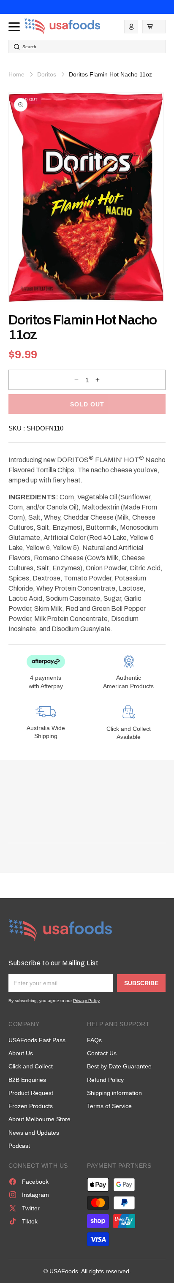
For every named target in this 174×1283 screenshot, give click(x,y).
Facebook (35, 1181)
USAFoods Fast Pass (36, 1040)
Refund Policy (105, 1079)
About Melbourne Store (39, 1119)
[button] (154, 26)
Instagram (35, 1194)
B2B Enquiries (27, 1079)
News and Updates (33, 1132)
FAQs (94, 1040)
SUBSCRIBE (141, 983)
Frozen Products (30, 1106)
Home (16, 74)
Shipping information (114, 1093)
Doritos (46, 74)
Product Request (30, 1093)
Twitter (31, 1208)
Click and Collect (30, 1066)
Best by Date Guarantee (119, 1066)
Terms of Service (109, 1106)
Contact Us (102, 1053)
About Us (20, 1053)
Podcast (19, 1145)
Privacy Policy (86, 1000)
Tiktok (30, 1221)
